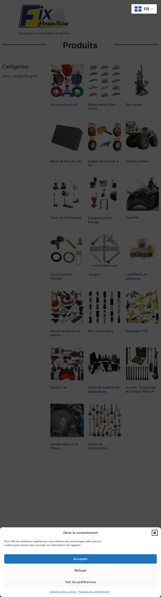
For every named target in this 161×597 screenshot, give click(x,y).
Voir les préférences (80, 582)
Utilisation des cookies (63, 591)
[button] (155, 533)
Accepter (80, 559)
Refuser (81, 570)
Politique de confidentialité (93, 591)
